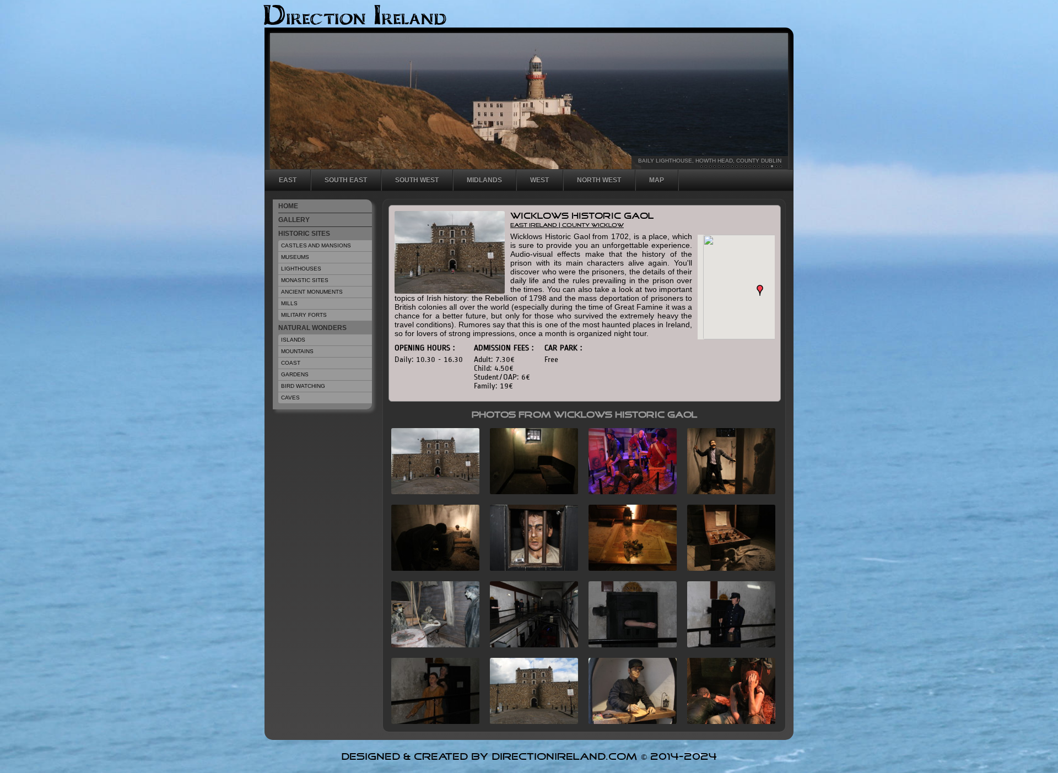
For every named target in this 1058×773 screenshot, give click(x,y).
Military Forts (304, 315)
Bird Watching (303, 386)
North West (599, 180)
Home (288, 206)
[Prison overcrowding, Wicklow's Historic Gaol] (727, 721)
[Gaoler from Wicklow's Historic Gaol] (727, 644)
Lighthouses (301, 269)
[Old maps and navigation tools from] (628, 567)
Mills (289, 303)
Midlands (484, 180)
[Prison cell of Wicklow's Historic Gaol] (530, 491)
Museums (295, 257)
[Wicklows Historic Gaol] (530, 644)
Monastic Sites (304, 280)
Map (656, 180)
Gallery (294, 220)
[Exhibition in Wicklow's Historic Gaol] (727, 567)
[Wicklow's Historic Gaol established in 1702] (530, 721)
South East (346, 180)
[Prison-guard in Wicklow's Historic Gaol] (628, 721)
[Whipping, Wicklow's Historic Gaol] (727, 491)
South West (417, 180)
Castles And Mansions (316, 245)
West (539, 180)
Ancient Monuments (312, 292)
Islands (293, 340)
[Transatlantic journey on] (431, 644)
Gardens (295, 374)
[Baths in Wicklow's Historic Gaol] (431, 567)
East (287, 180)
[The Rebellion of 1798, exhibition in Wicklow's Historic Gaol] (628, 491)
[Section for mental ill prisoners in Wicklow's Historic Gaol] (431, 721)
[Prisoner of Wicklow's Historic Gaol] (530, 567)
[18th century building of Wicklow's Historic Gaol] (431, 491)
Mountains (297, 351)
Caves (290, 397)
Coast (290, 363)
